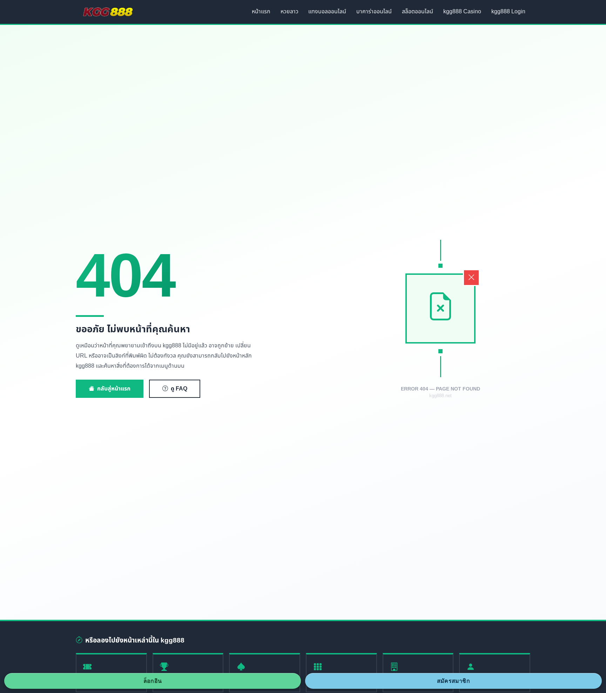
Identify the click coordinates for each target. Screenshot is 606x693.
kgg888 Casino (462, 11)
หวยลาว (289, 11)
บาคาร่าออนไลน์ (374, 11)
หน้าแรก (261, 11)
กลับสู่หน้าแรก (113, 389)
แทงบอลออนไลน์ (327, 11)
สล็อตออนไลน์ (417, 11)
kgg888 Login (508, 11)
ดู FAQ (179, 389)
